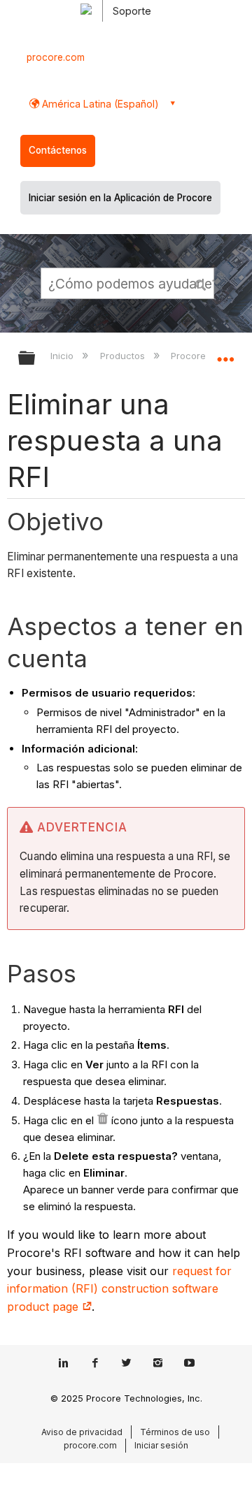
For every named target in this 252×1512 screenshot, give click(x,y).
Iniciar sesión (161, 1445)
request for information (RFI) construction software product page (119, 1289)
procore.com (56, 57)
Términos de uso (175, 1432)
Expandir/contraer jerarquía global (35, 359)
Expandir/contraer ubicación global (225, 353)
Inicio (63, 355)
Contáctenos (58, 150)
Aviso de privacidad (81, 1432)
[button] (201, 283)
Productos (123, 355)
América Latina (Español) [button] (99, 104)
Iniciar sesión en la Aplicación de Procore (120, 197)
